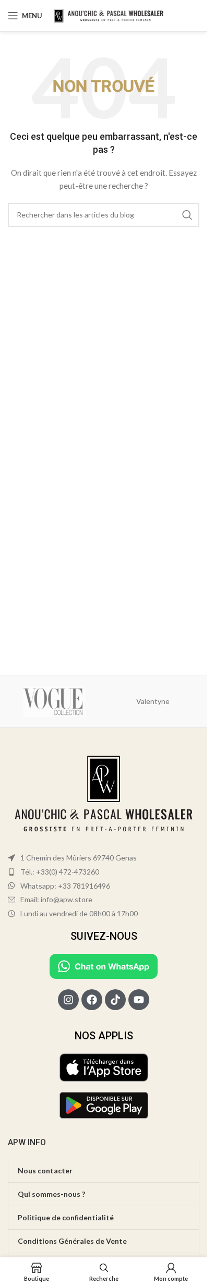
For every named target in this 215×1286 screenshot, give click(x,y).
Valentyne (153, 701)
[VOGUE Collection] (54, 701)
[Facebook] (91, 999)
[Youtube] (138, 999)
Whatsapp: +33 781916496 (65, 885)
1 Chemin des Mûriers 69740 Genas (78, 857)
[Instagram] (68, 999)
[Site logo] (110, 14)
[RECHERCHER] (187, 215)
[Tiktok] (115, 999)
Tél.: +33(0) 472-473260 (59, 871)
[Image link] (103, 794)
